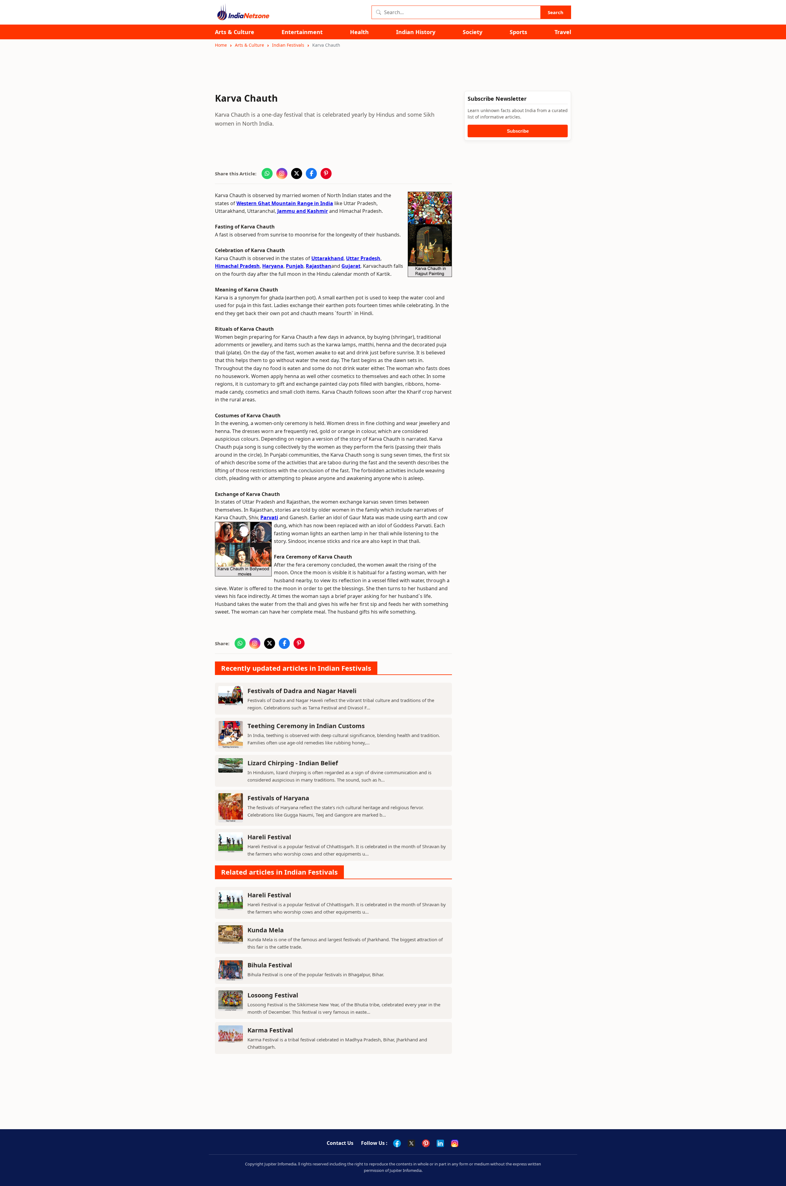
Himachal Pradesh (237, 266)
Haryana (272, 266)
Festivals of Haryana (278, 798)
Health (359, 32)
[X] (411, 1143)
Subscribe (518, 131)
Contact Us (340, 1143)
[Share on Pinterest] (326, 173)
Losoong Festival (272, 995)
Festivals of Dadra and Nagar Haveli (301, 691)
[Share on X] (296, 173)
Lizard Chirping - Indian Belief (292, 763)
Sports (518, 32)
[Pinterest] (426, 1143)
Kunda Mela (265, 930)
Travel (562, 32)
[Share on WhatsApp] (267, 173)
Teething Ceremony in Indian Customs (306, 726)
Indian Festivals (288, 45)
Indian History (415, 32)
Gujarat (350, 266)
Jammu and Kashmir (302, 211)
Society (472, 32)
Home (221, 45)
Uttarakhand (327, 258)
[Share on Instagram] (281, 173)
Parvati (269, 517)
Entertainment (302, 32)
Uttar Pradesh (363, 258)
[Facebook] (397, 1143)
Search (555, 12)
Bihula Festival (269, 965)
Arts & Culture (234, 32)
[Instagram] (455, 1143)
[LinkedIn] (440, 1143)
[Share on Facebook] (311, 173)
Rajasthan (318, 266)
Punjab (294, 266)
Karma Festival (270, 1030)
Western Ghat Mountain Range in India (284, 203)
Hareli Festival (269, 837)
